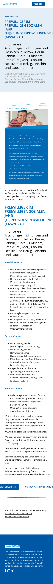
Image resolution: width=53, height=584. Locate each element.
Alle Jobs (38, 4)
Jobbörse (14, 17)
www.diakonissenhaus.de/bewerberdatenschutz (27, 474)
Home (7, 17)
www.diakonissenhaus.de (17, 516)
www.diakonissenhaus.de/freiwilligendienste (26, 431)
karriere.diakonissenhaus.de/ (18, 513)
